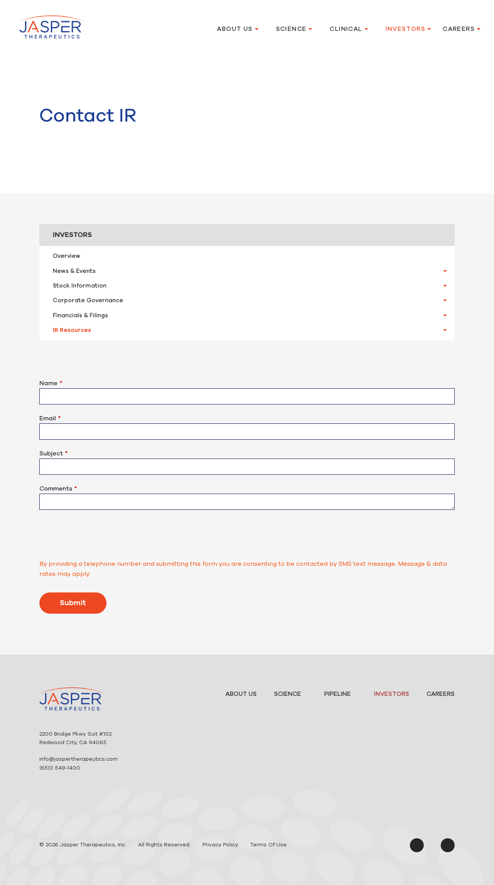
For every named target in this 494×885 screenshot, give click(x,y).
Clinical (346, 29)
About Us (234, 29)
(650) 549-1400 (59, 768)
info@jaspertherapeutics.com (78, 759)
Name (48, 383)
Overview (66, 256)
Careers (459, 29)
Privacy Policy (220, 844)
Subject (51, 453)
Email (47, 418)
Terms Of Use (268, 844)
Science (291, 29)
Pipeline (337, 694)
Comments (55, 488)
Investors (406, 29)
